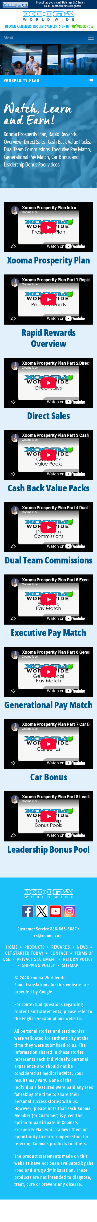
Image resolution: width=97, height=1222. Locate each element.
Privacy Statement (36, 959)
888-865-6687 (63, 929)
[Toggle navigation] (48, 37)
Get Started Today (24, 953)
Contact (59, 953)
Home (12, 947)
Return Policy (78, 959)
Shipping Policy (38, 965)
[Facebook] (28, 911)
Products (34, 947)
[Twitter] (42, 911)
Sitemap (70, 965)
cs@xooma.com (48, 936)
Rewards (60, 947)
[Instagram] (69, 911)
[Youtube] (55, 911)
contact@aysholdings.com (67, 6)
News (82, 947)
